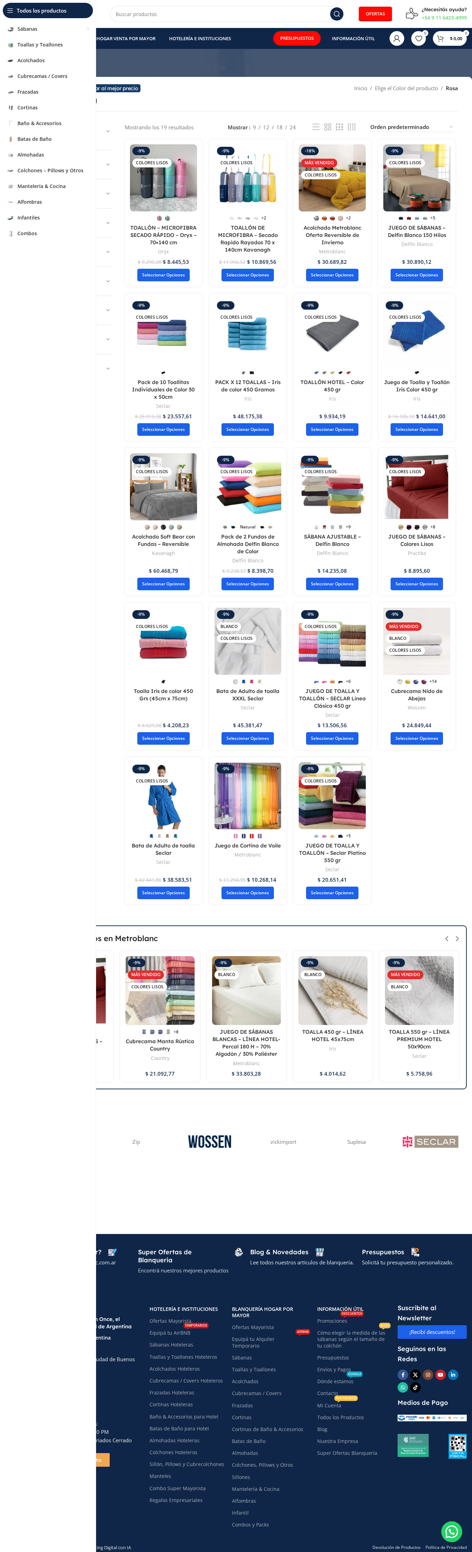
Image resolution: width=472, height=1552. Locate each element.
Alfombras (244, 1500)
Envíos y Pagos (334, 1369)
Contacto (327, 1393)
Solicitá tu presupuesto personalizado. (407, 1262)
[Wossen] (209, 1141)
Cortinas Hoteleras (171, 1404)
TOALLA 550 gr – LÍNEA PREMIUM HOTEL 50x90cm (419, 1039)
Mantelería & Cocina (255, 1489)
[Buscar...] (336, 14)
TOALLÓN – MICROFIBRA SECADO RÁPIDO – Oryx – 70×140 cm (163, 235)
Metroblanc (332, 251)
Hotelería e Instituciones (184, 1309)
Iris (248, 398)
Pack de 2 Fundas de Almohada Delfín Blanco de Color (248, 544)
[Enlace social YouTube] (440, 1375)
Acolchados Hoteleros (175, 1368)
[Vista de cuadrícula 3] (339, 127)
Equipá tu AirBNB (178, 1331)
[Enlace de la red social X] (415, 1375)
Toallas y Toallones (254, 1369)
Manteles (160, 1476)
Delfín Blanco (417, 244)
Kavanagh (163, 553)
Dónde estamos (339, 1380)
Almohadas (245, 1453)
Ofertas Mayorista (170, 1321)
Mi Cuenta (336, 1404)
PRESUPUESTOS (297, 38)
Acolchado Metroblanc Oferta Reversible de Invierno (332, 235)
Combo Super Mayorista (178, 1488)
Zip (136, 1141)
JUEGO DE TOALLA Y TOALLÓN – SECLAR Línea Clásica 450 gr (332, 698)
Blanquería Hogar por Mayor (262, 1312)
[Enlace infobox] (436, 14)
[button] (447, 938)
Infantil (240, 1512)
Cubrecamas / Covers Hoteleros (186, 1380)
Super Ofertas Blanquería (347, 1453)
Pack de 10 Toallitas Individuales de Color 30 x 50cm (163, 389)
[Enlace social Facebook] (403, 1375)
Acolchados (245, 1381)
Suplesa (356, 1141)
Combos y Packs (250, 1524)
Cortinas (242, 1417)
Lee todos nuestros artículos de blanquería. (302, 1262)
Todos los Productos (340, 1417)
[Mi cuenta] (397, 38)
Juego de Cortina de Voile (248, 845)
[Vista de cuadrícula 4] (352, 127)
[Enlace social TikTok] (415, 1387)
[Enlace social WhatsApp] (403, 1387)
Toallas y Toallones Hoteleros (183, 1357)
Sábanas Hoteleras (171, 1344)
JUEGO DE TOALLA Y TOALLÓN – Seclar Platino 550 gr (332, 853)
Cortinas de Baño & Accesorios (267, 1429)
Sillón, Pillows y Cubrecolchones (187, 1464)
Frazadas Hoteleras (172, 1392)
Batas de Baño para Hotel (179, 1428)
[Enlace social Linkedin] (453, 1375)
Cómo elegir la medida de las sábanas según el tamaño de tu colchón (353, 1338)
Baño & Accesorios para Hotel (184, 1416)
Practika (417, 553)
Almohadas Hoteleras (174, 1440)
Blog (322, 1429)
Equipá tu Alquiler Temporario (270, 1341)
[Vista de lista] (315, 127)
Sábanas (242, 1357)
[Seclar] (430, 1141)
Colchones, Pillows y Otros (262, 1464)
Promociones (339, 1319)
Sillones (241, 1477)
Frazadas (242, 1405)
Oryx (163, 251)
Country (160, 1058)
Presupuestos (333, 1357)
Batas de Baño (249, 1441)
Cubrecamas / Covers (257, 1393)
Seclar (163, 406)
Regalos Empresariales (176, 1500)
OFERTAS (375, 13)
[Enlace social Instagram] (428, 1375)
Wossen (417, 707)
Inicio (360, 88)
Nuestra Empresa (337, 1441)
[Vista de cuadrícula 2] (327, 127)
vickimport (283, 1141)
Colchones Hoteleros (173, 1452)
